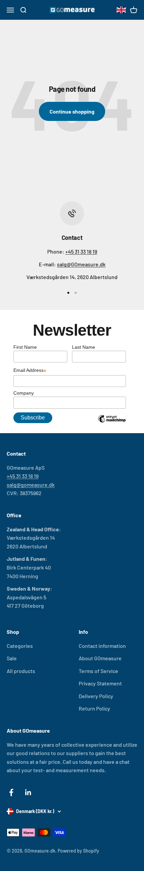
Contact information (102, 646)
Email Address (29, 370)
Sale (12, 658)
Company (23, 393)
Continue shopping (72, 111)
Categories (20, 646)
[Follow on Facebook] (11, 792)
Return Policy (94, 708)
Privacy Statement (100, 683)
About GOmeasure (100, 658)
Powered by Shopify (78, 851)
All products (21, 671)
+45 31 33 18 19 (81, 251)
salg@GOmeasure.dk (81, 264)
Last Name (83, 347)
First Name (25, 347)
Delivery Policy (96, 696)
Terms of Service (98, 671)
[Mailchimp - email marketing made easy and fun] (112, 423)
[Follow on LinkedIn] (28, 792)
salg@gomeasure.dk (31, 484)
